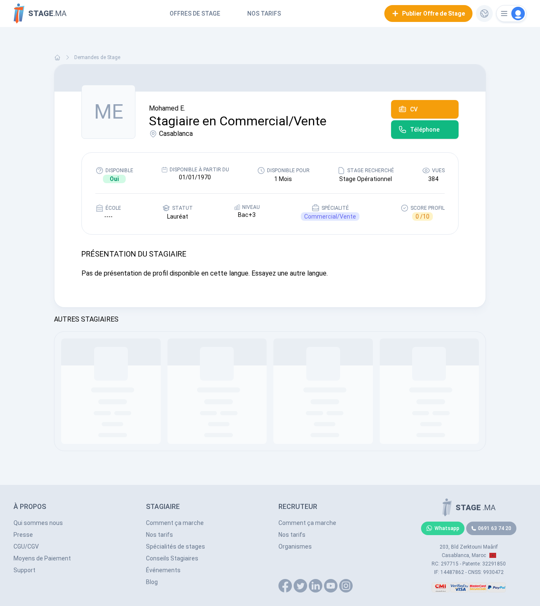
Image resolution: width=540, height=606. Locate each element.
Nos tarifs (264, 13)
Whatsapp (447, 528)
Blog (152, 582)
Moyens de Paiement (42, 558)
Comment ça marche (175, 522)
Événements (163, 570)
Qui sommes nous (38, 522)
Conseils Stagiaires (172, 558)
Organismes (295, 546)
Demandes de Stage (97, 57)
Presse (23, 534)
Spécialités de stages (175, 546)
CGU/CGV (26, 546)
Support (24, 570)
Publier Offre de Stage (433, 13)
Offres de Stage (195, 13)
